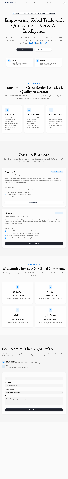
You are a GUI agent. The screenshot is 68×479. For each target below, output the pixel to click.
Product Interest (9, 389)
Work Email (8, 382)
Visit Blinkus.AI (33, 243)
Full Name (8, 376)
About (27, 2)
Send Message (35, 410)
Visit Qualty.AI (33, 202)
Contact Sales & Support (43, 49)
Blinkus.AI (43, 43)
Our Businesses (36, 2)
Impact (46, 2)
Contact (52, 2)
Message (7, 396)
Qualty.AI (32, 43)
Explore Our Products (24, 49)
